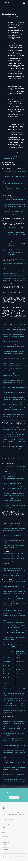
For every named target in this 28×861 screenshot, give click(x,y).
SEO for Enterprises (6, 849)
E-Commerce (4, 845)
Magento (4, 844)
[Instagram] (12, 820)
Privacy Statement (5, 834)
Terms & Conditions (6, 836)
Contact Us (4, 829)
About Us (4, 827)
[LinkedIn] (7, 820)
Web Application (5, 842)
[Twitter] (5, 820)
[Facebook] (3, 820)
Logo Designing (5, 847)
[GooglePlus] (10, 820)
